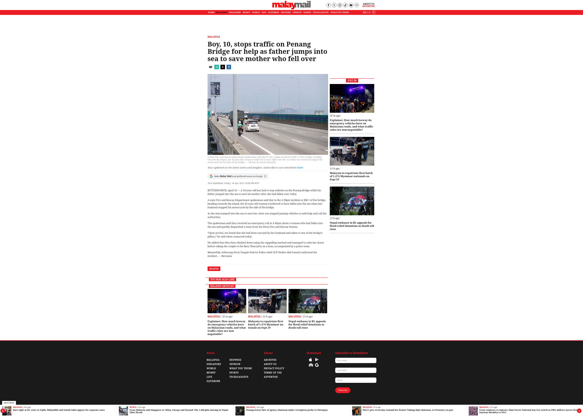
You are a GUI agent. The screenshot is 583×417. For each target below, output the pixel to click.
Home (211, 12)
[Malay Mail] (291, 8)
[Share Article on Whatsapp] (216, 68)
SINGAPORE (235, 12)
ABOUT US (270, 364)
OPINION (297, 12)
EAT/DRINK (273, 12)
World (133, 407)
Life (209, 377)
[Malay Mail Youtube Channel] (351, 5)
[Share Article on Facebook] (229, 68)
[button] (265, 176)
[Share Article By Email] (210, 68)
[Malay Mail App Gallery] (311, 367)
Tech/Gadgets (238, 377)
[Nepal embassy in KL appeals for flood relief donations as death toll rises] (307, 301)
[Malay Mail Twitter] (334, 5)
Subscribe (342, 390)
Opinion (234, 364)
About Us (368, 4)
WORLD (256, 12)
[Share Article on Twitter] (222, 68)
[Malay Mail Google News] (317, 367)
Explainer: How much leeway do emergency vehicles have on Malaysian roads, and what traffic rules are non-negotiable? (227, 328)
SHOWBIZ (286, 12)
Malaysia (17, 407)
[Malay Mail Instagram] (339, 5)
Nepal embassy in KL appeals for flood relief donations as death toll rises (307, 324)
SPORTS (307, 12)
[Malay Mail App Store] (310, 361)
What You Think (340, 12)
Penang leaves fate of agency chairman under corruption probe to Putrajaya (287, 410)
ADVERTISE (271, 377)
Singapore (214, 364)
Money (211, 372)
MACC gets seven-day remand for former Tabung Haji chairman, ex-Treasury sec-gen (408, 410)
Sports (234, 372)
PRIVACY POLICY (274, 368)
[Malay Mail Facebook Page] (328, 5)
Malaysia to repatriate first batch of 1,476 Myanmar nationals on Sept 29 (266, 324)
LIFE (264, 12)
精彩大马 (367, 12)
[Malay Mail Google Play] (317, 361)
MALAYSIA (221, 12)
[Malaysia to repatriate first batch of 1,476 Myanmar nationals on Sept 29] (267, 301)
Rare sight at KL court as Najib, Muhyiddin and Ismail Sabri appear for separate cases (59, 410)
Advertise (368, 6)
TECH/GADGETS (321, 12)
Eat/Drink (213, 381)
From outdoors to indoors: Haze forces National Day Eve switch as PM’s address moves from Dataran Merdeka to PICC (529, 411)
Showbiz (235, 360)
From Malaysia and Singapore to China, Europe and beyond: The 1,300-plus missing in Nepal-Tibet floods (179, 411)
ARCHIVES (270, 360)
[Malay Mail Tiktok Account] (345, 5)
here (300, 167)
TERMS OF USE (273, 372)
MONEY (246, 12)
